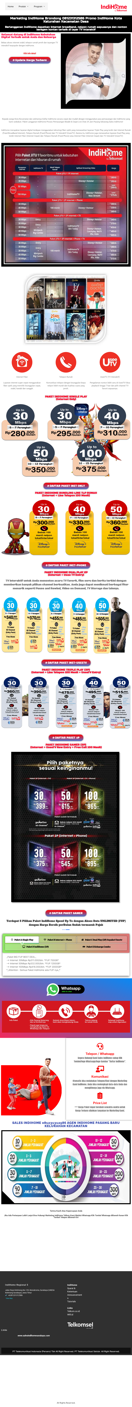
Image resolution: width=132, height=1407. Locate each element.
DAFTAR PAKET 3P (67, 738)
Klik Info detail (30, 53)
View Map (9, 1298)
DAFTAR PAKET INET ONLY (67, 486)
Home (11, 6)
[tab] (22, 939)
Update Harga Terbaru (31, 60)
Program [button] (38, 6)
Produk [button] (22, 6)
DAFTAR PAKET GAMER (67, 913)
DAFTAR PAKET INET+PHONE (67, 565)
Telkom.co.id (73, 1311)
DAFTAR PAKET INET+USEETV (67, 663)
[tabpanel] (66, 964)
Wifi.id (70, 1314)
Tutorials (71, 1301)
